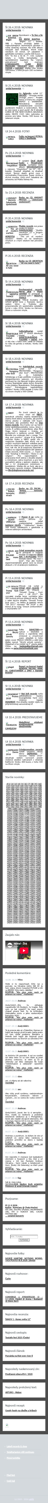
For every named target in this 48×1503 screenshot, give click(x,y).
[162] (26, 829)
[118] (15, 815)
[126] (26, 817)
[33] (35, 790)
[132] (26, 819)
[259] (32, 862)
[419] (21, 918)
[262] (15, 864)
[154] (15, 827)
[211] (32, 846)
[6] (25, 784)
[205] (32, 844)
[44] (13, 794)
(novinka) (9, 1083)
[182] (38, 835)
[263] (21, 864)
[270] (26, 866)
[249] (9, 860)
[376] (15, 904)
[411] (9, 916)
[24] (31, 788)
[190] (15, 840)
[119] (21, 815)
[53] (17, 796)
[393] (9, 910)
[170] (38, 831)
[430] (15, 922)
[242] (38, 856)
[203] (21, 844)
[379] (32, 904)
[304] (15, 879)
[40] (31, 792)
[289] (32, 873)
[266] (38, 864)
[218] (38, 848)
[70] (22, 800)
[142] (15, 823)
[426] (26, 920)
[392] (38, 908)
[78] (22, 803)
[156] (26, 827)
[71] (26, 800)
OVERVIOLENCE (12, 300)
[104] (37, 809)
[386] (38, 906)
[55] (26, 796)
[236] (38, 854)
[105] (9, 811)
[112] (15, 813)
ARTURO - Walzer (13, 1392)
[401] (21, 912)
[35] (8, 792)
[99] (10, 809)
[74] (40, 800)
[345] (9, 893)
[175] (32, 834)
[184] (15, 838)
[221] (21, 850)
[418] (15, 918)
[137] (21, 821)
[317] (21, 883)
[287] (21, 873)
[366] (26, 900)
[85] (17, 805)
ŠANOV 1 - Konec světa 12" (18, 1319)
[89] (35, 805)
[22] (22, 788)
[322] (15, 885)
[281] (21, 871)
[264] (26, 864)
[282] (26, 871)
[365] (21, 900)
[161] (21, 829)
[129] (9, 819)
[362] (38, 897)
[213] (9, 848)
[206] (38, 844)
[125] (21, 817)
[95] (26, 807)
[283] (32, 871)
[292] (15, 875)
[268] (15, 866)
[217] (32, 848)
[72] (31, 800)
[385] (32, 906)
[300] (26, 877)
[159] (9, 829)
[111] (9, 813)
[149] (21, 825)
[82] (40, 803)
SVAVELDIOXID (26, 230)
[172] (15, 834)
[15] (26, 786)
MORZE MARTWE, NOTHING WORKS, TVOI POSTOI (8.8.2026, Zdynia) (24, 1259)
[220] (15, 850)
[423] (9, 920)
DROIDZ (23, 95)
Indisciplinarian (26, 331)
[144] (26, 823)
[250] (15, 860)
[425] (21, 920)
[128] (38, 817)
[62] (22, 798)
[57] (35, 796)
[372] (26, 902)
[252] (26, 860)
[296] (38, 875)
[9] (35, 784)
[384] (26, 906)
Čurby (8, 1279)
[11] (8, 786)
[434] (38, 922)
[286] (15, 873)
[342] (26, 891)
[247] (32, 858)
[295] (32, 875)
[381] (9, 906)
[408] (26, 914)
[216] (26, 848)
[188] (38, 838)
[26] (40, 788)
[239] (21, 856)
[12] (13, 786)
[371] (21, 902)
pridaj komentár (13, 30)
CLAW (28, 64)
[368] (38, 900)
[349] (32, 893)
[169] (32, 831)
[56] (31, 796)
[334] (15, 889)
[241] (32, 856)
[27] (8, 790)
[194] (38, 840)
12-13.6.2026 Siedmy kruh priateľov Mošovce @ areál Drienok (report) (24, 1185)
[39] (26, 792)
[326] (38, 885)
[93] (17, 807)
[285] (9, 873)
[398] (38, 910)
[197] (21, 842)
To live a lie (37, 35)
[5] (22, 784)
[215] (21, 848)
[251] (21, 860)
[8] (32, 784)
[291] (9, 875)
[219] (9, 850)
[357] (9, 897)
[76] (13, 803)
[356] (38, 895)
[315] (9, 883)
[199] (32, 842)
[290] (38, 873)
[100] (14, 809)
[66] (40, 798)
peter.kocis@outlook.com (26, 648)
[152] (38, 825)
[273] (9, 869)
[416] (38, 916)
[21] (17, 788)
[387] (9, 908)
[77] (17, 803)
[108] (26, 811)
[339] (9, 891)
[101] (20, 809)
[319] (32, 883)
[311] (21, 881)
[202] (15, 844)
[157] (32, 827)
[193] (32, 840)
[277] (32, 869)
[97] (35, 807)
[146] (38, 823)
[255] (9, 862)
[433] (32, 922)
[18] (40, 786)
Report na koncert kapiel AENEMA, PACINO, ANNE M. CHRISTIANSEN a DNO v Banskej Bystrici (24, 669)
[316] (15, 883)
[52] (13, 796)
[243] (9, 858)
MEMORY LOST (26, 66)
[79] (26, 803)
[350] (38, 893)
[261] (9, 864)
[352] (15, 895)
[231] (9, 854)
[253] (32, 860)
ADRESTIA (10, 236)
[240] (26, 856)
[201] (9, 844)
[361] (32, 897)
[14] (22, 786)
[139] (32, 821)
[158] (38, 827)
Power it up (28, 517)
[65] (35, 798)
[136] (15, 821)
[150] (26, 825)
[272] (38, 866)
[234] (26, 854)
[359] (21, 897)
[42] (40, 792)
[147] (9, 825)
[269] (21, 866)
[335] (21, 889)
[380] (38, 904)
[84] (13, 805)
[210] (26, 846)
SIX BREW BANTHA (29, 39)
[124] (15, 817)
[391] (32, 908)
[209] (21, 846)
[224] (38, 850)
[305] (21, 879)
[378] (26, 904)
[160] (15, 829)
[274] (15, 869)
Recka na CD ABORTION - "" (31, 262)
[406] (15, 914)
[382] (15, 906)
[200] (38, 842)
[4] (19, 784)
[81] (35, 803)
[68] (13, 800)
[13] (17, 786)
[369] (9, 902)
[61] (17, 798)
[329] (21, 887)
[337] (32, 889)
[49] (35, 794)
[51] (8, 796)
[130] (15, 819)
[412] (15, 916)
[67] (8, 800)
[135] (9, 821)
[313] (32, 881)
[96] (31, 807)
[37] (17, 792)
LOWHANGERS (12, 64)
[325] (32, 885)
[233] (21, 854)
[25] (35, 788)
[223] (32, 850)
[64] (31, 798)
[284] (38, 871)
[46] (22, 794)
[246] (26, 858)
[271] (32, 866)
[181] (32, 835)
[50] (40, 794)
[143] (21, 823)
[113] (21, 813)
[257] (21, 862)
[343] (32, 891)
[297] (9, 877)
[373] (32, 902)
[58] (40, 796)
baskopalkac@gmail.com (31, 646)
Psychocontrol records (30, 290)
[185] (21, 838)
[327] (9, 887)
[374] (38, 902)
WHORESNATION (35, 167)
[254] (38, 860)
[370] (15, 902)
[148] (15, 825)
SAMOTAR (34, 630)
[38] (22, 792)
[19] (8, 788)
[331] (32, 887)
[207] (9, 846)
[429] (9, 922)
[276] (26, 869)
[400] (15, 912)
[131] (21, 819)
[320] (38, 883)
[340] (15, 891)
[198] (26, 842)
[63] (26, 798)
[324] (26, 885)
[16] (31, 786)
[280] (15, 871)
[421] (32, 918)
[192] (26, 840)
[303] (9, 879)
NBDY (39, 415)
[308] (38, 879)
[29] (17, 790)
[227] (21, 852)
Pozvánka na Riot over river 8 (19, 1356)
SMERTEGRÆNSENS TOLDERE (28, 338)
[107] (21, 811)
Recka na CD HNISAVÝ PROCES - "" (31, 200)
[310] (15, 881)
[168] (26, 831)
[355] (32, 895)
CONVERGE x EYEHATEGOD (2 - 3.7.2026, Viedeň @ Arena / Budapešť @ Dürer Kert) (24, 1299)
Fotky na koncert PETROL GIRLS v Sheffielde (31, 137)
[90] (40, 805)
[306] (26, 879)
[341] (21, 891)
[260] (38, 862)
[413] (21, 916)
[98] (40, 807)
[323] (21, 885)
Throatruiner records (31, 164)
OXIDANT (19, 68)
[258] (26, 862)
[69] (17, 800)
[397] (32, 910)
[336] (26, 889)
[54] (22, 796)
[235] (32, 854)
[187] (32, 838)
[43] (8, 794)
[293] (21, 875)
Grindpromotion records (31, 750)
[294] (26, 875)
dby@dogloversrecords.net (21, 470)
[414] (26, 916)
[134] (38, 819)
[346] (15, 893)
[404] (38, 912)
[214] (15, 848)
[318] (26, 883)
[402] (26, 912)
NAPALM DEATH (13, 525)
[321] (9, 885)
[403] (32, 912)
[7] (29, 784)
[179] (21, 835)
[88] (31, 805)
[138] (26, 821)
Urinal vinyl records (29, 588)
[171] (9, 834)
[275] (21, 869)
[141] (9, 823)
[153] (9, 827)
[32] (31, 790)
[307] (32, 879)
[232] (15, 854)
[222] (26, 850)
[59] (8, 798)
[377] (21, 904)
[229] (32, 852)
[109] (32, 811)
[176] (38, 834)
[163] (32, 829)
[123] (9, 817)
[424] (15, 920)
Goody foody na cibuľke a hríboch (21, 1411)
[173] (21, 834)
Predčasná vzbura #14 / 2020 (19, 1374)
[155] (21, 827)
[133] (32, 819)
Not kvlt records (29, 694)
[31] (26, 790)
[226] (15, 852)
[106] (15, 811)
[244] (15, 858)
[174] (26, 834)
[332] (38, 887)
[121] (32, 815)
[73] (35, 800)
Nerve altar (25, 292)
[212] (38, 846)
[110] (38, 811)
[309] (9, 881)
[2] (12, 784)
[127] (32, 817)
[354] (26, 895)
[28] (13, 790)
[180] (26, 835)
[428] (38, 920)
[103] (32, 809)
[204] (26, 844)
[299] (21, 877)
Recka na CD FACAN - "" (31, 491)
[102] (26, 809)
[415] (32, 916)
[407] (21, 914)
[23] (26, 788)
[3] (15, 784)
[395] (21, 910)
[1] (9, 784)
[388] (15, 908)
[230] (38, 852)
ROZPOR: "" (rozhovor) (24, 993)
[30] (22, 790)
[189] (9, 840)
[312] (26, 881)
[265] (32, 864)
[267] (9, 866)
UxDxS (34, 339)
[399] (9, 912)
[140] (38, 821)
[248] (38, 858)
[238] (15, 856)
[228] (26, 852)
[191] (21, 840)
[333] (9, 889)
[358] (15, 897)
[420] (26, 918)
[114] (26, 813)
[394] (15, 910)
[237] (9, 856)
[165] (9, 831)
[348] (26, 893)
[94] (22, 807)
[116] (38, 813)
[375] (9, 904)
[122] (38, 815)
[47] (26, 794)
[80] (31, 803)
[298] (15, 877)
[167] (21, 831)
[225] (9, 852)
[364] (15, 900)
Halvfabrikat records (33, 367)
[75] (8, 803)
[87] (26, 805)
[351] (9, 895)
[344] (38, 891)
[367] (32, 900)
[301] (32, 877)
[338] (38, 889)
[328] (15, 887)
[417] (9, 918)
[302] (38, 877)
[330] (26, 887)
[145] (32, 823)
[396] (26, 910)
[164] (38, 829)
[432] (26, 922)
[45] (17, 794)
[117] (9, 815)
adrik (31, 1499)
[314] (38, 881)
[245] (21, 858)
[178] (15, 835)
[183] (9, 838)
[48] (31, 794)
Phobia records (26, 226)
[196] (15, 842)
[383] (21, 906)
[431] (21, 922)
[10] (40, 784)
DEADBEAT (10, 702)
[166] (15, 831)
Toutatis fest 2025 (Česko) (17, 1338)
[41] (35, 792)
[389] (21, 908)
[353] (21, 895)
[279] (9, 871)
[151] (32, 825)
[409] (32, 914)
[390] (26, 908)
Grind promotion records (31, 550)
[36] (13, 792)
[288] (26, 873)
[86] (22, 805)
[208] (15, 846)
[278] (38, 869)
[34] (40, 790)
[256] (15, 862)
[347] (21, 893)
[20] (13, 788)
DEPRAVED (32, 754)
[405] (9, 914)
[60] (13, 798)
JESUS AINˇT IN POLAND (31, 556)
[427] (32, 920)
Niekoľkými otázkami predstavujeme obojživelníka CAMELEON (24, 725)
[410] (38, 914)
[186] (26, 838)
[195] (9, 842)
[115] (32, 813)
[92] (13, 807)
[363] (9, 900)
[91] (8, 807)
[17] (35, 786)
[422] (38, 918)
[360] (26, 897)
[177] (9, 835)
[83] (8, 805)
